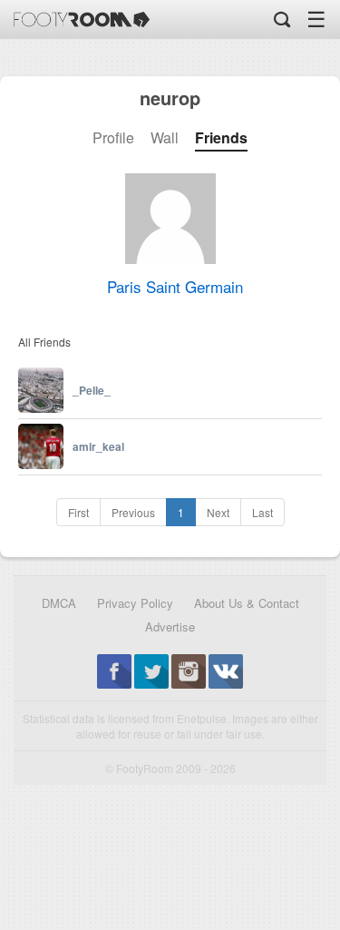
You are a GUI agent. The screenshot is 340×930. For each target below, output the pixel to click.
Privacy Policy (135, 603)
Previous (133, 512)
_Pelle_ (92, 390)
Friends (221, 138)
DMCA (59, 603)
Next (218, 512)
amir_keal (98, 446)
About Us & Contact (246, 603)
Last (262, 512)
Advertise (170, 626)
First (78, 512)
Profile (113, 138)
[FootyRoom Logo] (82, 19)
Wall (165, 138)
